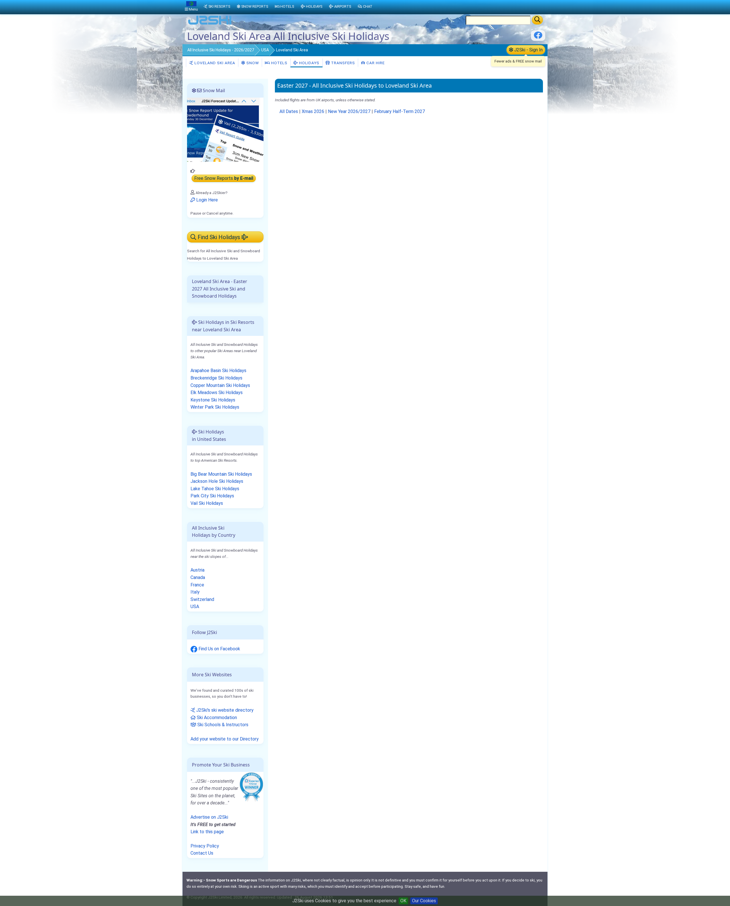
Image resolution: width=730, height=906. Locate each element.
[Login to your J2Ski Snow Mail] (225, 129)
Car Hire (375, 62)
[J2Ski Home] (210, 24)
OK (403, 900)
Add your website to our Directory (224, 739)
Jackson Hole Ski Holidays (216, 481)
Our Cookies (424, 900)
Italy (195, 592)
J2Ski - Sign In (528, 50)
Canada (197, 577)
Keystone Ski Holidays (212, 400)
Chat (367, 6)
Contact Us (201, 853)
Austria (197, 570)
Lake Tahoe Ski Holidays (214, 488)
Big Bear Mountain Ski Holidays (221, 474)
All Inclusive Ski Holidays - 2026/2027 (220, 50)
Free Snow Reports (223, 178)
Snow (252, 62)
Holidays (308, 62)
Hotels (278, 62)
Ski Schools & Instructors (222, 724)
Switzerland (202, 599)
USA (265, 50)
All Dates (288, 111)
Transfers (342, 62)
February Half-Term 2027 (399, 111)
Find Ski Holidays (219, 237)
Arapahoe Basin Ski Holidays (218, 370)
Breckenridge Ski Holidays (216, 378)
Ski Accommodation (216, 717)
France (197, 585)
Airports (342, 6)
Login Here (206, 200)
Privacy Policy (204, 846)
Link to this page (207, 831)
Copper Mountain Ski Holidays (220, 385)
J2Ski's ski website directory (224, 710)
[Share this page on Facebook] (538, 37)
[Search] (537, 20)
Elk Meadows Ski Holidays (216, 392)
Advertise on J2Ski (209, 817)
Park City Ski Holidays (212, 496)
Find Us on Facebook (218, 648)
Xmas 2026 (313, 111)
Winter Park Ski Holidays (214, 407)
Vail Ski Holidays (206, 503)
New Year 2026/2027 (349, 111)
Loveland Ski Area (214, 62)
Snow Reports (254, 6)
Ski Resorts (219, 6)
